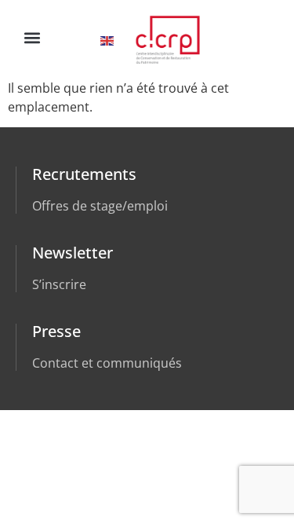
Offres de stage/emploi (100, 206)
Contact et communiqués (107, 363)
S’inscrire (59, 284)
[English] (107, 39)
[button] (32, 37)
